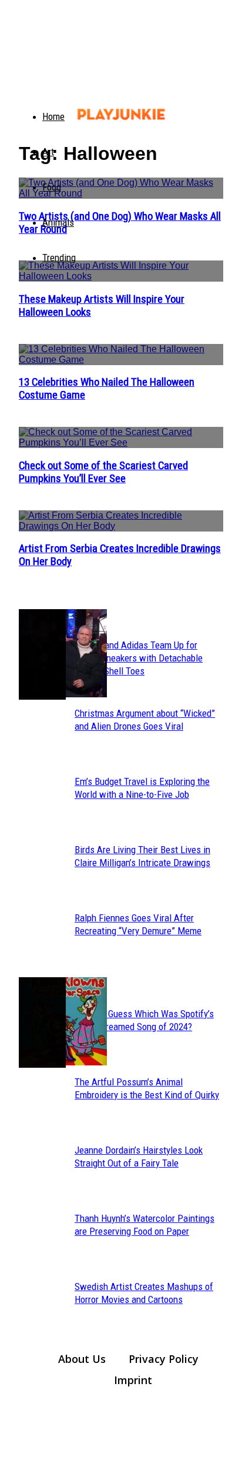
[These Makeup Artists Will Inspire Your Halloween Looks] (121, 271)
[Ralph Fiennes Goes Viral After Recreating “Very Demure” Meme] (42, 654)
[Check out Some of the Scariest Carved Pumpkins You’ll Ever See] (121, 437)
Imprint (133, 1380)
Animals (58, 222)
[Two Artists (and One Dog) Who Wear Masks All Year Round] (121, 188)
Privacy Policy (164, 1359)
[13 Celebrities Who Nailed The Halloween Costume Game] (121, 354)
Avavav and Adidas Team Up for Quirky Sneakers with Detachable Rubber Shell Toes (139, 658)
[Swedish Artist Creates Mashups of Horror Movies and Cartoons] (42, 1022)
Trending (59, 257)
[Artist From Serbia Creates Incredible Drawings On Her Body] (121, 521)
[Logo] (26, 106)
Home (53, 116)
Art (48, 152)
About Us (82, 1359)
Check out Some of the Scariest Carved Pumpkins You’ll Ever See (103, 472)
